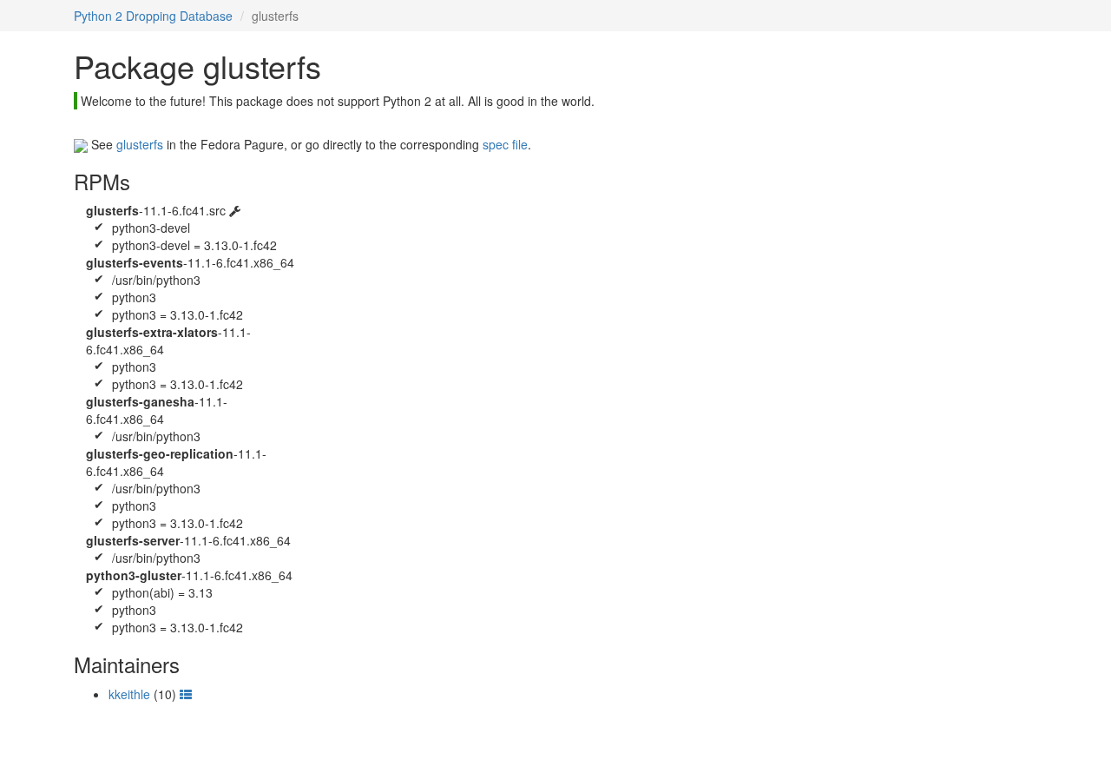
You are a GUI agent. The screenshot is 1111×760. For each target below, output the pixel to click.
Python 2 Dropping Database (153, 15)
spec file (505, 144)
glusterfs (139, 144)
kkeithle (129, 694)
